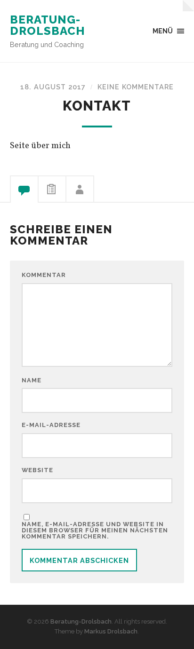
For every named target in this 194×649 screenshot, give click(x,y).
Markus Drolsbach (110, 631)
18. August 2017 (53, 87)
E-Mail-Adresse (51, 425)
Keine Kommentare (135, 87)
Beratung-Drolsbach (47, 25)
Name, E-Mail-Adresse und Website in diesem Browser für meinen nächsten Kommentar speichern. (95, 530)
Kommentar (44, 275)
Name (31, 381)
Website (37, 470)
